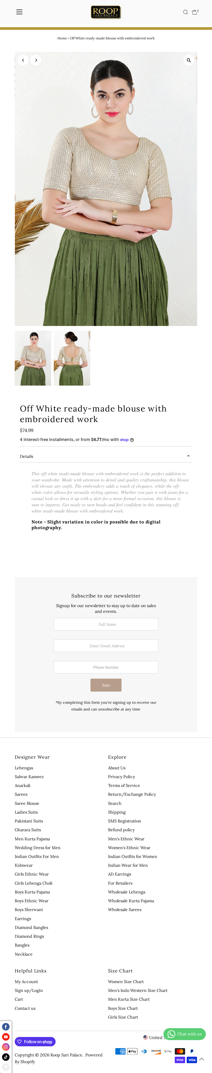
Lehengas (24, 767)
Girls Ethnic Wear (32, 874)
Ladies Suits (26, 812)
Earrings (23, 918)
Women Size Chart (126, 981)
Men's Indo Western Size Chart (138, 990)
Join (106, 685)
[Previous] (23, 60)
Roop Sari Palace (66, 1054)
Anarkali (23, 785)
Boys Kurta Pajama (32, 891)
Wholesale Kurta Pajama (131, 900)
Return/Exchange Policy (132, 794)
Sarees (21, 794)
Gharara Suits (28, 829)
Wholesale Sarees (124, 909)
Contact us (25, 1008)
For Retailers (120, 883)
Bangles (22, 945)
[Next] (36, 60)
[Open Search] (185, 12)
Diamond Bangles (31, 927)
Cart (19, 999)
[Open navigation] (19, 12)
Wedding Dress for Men (37, 847)
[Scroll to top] (201, 1059)
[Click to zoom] (189, 60)
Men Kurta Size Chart (129, 999)
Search (115, 803)
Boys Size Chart (123, 1008)
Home (62, 38)
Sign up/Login (29, 990)
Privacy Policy (121, 776)
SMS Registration (124, 820)
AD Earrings (119, 874)
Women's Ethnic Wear (129, 847)
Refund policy (121, 829)
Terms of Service (124, 785)
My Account (26, 981)
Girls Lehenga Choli (33, 883)
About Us (116, 767)
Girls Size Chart (123, 1017)
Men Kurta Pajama (32, 838)
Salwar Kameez (29, 776)
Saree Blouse (27, 803)
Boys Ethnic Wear (32, 900)
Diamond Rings (29, 936)
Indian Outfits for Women (132, 856)
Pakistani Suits (29, 820)
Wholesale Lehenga (126, 891)
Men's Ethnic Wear (126, 838)
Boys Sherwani (29, 909)
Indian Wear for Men (128, 865)
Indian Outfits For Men (37, 856)
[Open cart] (194, 12)
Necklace (24, 954)
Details (26, 456)
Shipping (117, 812)
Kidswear (24, 865)
